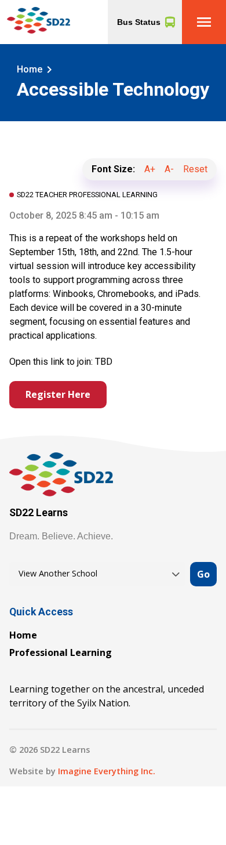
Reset (195, 169)
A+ (149, 169)
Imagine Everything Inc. (106, 771)
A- (169, 169)
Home (23, 635)
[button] (204, 22)
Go (203, 574)
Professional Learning (60, 652)
